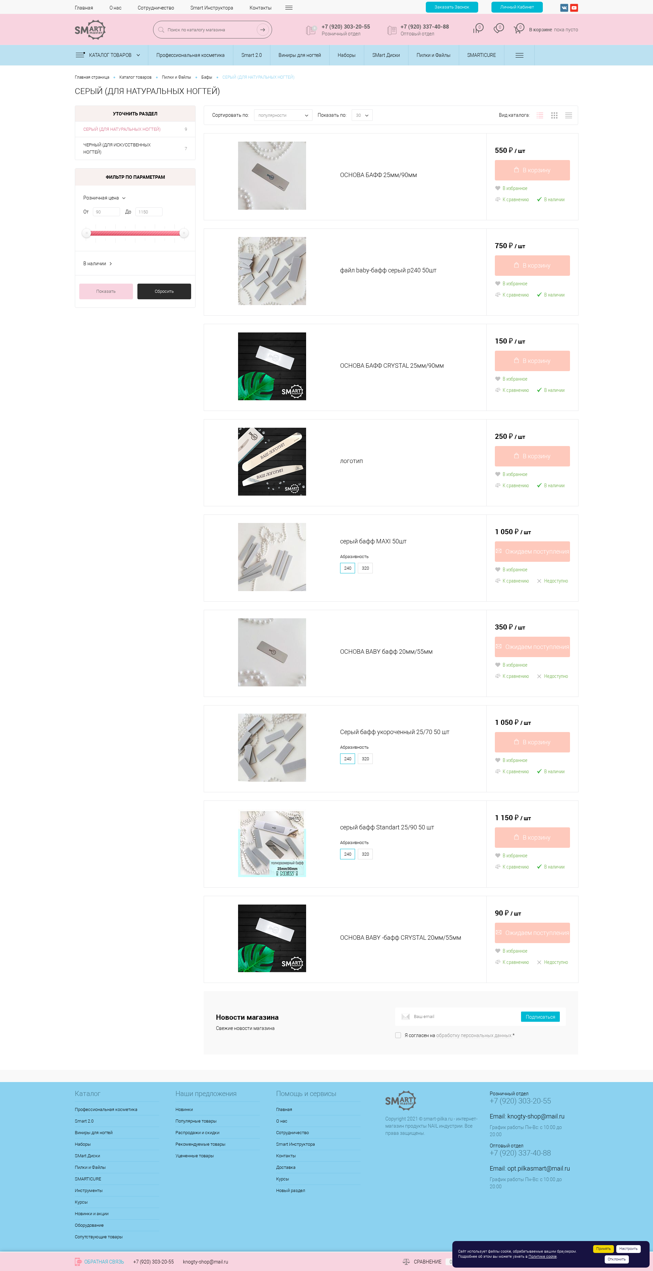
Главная (84, 8)
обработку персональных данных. (474, 1035)
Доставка (286, 1167)
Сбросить (164, 291)
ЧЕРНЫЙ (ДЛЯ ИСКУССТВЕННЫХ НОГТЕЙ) (117, 148)
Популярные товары (196, 1121)
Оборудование (89, 1225)
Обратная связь (103, 1262)
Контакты (261, 8)
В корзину (537, 170)
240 (347, 568)
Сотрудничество (156, 8)
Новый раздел (290, 1190)
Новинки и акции (91, 1213)
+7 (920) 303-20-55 (153, 1262)
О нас (115, 8)
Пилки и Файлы (90, 1167)
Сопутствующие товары (99, 1236)
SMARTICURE (88, 1178)
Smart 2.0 (84, 1121)
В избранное (515, 188)
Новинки (184, 1109)
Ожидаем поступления (537, 551)
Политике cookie (543, 1256)
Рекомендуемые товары (200, 1144)
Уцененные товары (194, 1155)
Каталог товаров (111, 55)
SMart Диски (87, 1155)
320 (365, 568)
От (86, 212)
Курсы (81, 1202)
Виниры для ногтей (94, 1132)
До (128, 212)
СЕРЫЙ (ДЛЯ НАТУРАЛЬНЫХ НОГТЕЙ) (122, 129)
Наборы (83, 1144)
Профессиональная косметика (106, 1109)
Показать (106, 291)
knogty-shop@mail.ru (536, 1116)
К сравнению (516, 199)
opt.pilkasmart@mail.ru (538, 1168)
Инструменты (89, 1190)
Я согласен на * (460, 1035)
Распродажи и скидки (197, 1132)
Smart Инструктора (211, 8)
